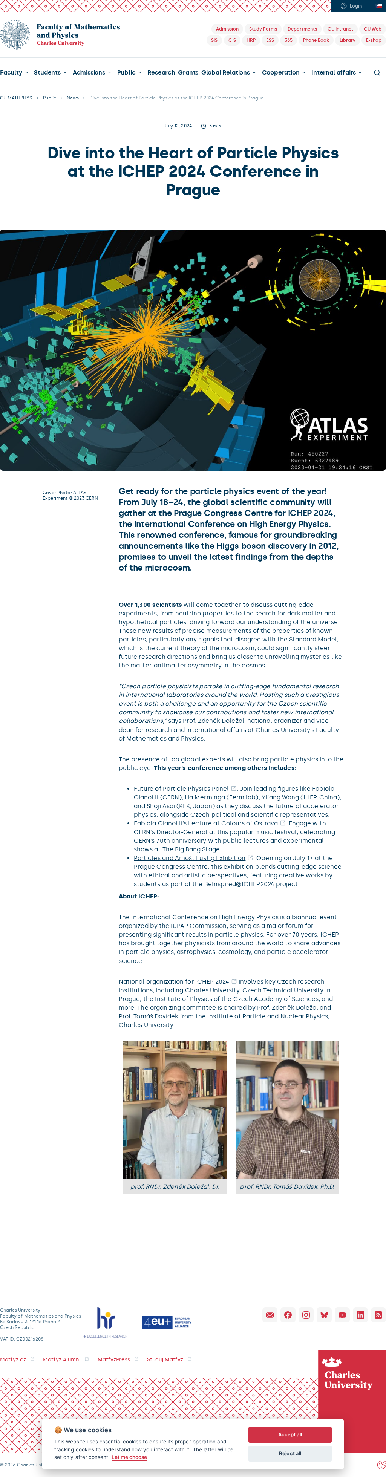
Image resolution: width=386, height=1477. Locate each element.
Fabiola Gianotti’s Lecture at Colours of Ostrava (206, 823)
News (73, 98)
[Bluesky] (324, 1314)
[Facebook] (288, 1314)
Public (126, 73)
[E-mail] (269, 1314)
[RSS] (378, 1314)
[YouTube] (342, 1314)
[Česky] (378, 6)
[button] (14, 72)
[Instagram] (306, 1314)
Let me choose (129, 1457)
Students (47, 73)
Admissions (89, 73)
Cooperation (281, 73)
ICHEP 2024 (212, 981)
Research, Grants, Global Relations (198, 73)
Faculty (11, 73)
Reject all (290, 1453)
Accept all (290, 1434)
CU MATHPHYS (16, 98)
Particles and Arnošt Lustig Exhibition (189, 858)
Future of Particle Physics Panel (181, 788)
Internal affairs (333, 73)
